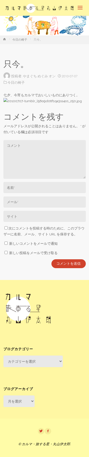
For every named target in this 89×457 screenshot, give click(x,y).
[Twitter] (41, 431)
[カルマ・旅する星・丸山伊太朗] (39, 8)
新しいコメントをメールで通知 (33, 243)
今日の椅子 (19, 39)
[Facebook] (48, 431)
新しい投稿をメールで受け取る (33, 253)
